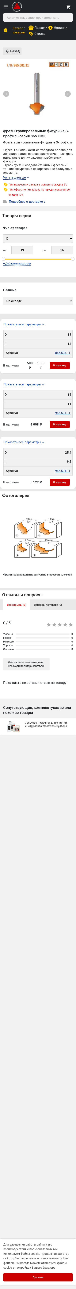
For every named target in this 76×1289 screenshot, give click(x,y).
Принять (38, 1277)
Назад (15, 51)
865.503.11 (62, 353)
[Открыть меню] (5, 6)
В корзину (59, 365)
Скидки (40, 34)
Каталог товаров (18, 30)
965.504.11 (62, 471)
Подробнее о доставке (26, 202)
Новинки (60, 28)
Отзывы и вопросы (22, 594)
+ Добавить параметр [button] (17, 263)
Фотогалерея (15, 495)
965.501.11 (62, 413)
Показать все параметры (22, 324)
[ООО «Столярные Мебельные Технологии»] (17, 10)
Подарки (40, 28)
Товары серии (16, 215)
